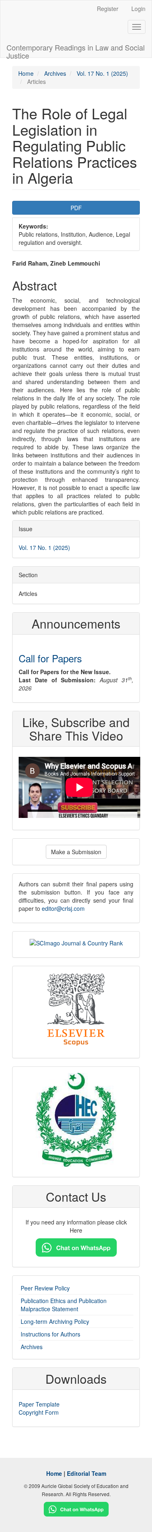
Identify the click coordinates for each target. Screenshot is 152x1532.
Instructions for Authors (50, 1334)
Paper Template (39, 1404)
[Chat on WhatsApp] (76, 1246)
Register (107, 8)
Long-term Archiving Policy (55, 1321)
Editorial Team (86, 1473)
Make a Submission (76, 852)
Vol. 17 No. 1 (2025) (102, 73)
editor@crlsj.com (63, 908)
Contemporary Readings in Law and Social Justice (75, 49)
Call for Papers (50, 658)
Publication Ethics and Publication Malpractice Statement (64, 1305)
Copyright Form (39, 1412)
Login (138, 8)
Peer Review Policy (45, 1288)
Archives (55, 73)
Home (26, 73)
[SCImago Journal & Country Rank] (76, 942)
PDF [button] (76, 208)
